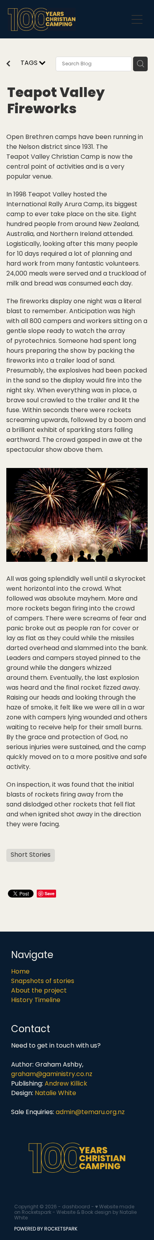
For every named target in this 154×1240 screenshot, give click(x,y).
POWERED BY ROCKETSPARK (45, 1229)
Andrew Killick (66, 1084)
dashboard (76, 1207)
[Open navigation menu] (137, 19)
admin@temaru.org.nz (90, 1112)
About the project (39, 991)
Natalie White (55, 1093)
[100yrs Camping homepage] (68, 19)
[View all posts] (8, 65)
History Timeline (35, 1000)
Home (20, 972)
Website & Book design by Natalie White (75, 1215)
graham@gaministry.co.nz (51, 1074)
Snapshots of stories (42, 981)
